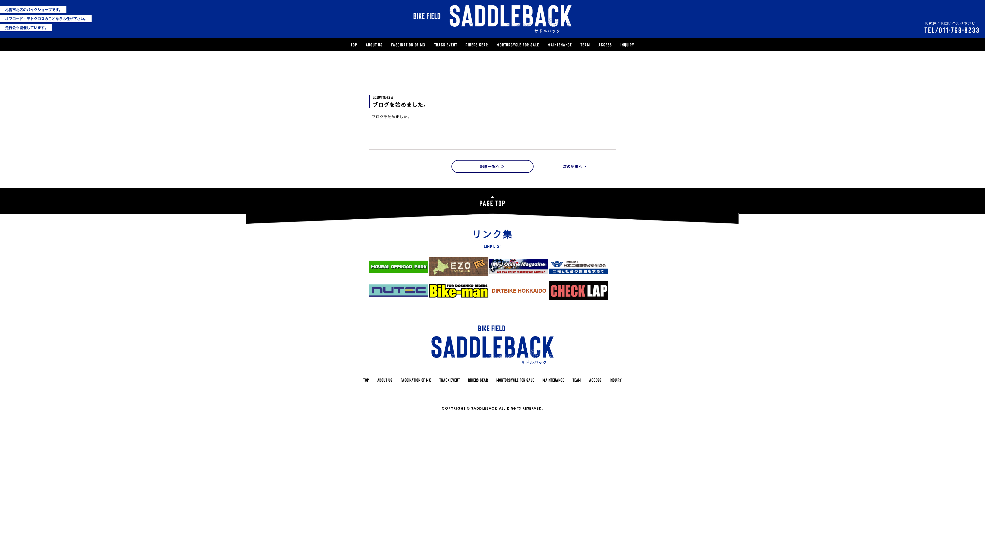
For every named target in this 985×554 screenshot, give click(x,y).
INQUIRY (627, 44)
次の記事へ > (574, 166)
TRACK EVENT (445, 44)
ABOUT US (374, 44)
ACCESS (605, 44)
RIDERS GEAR (477, 44)
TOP (354, 44)
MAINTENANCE (560, 44)
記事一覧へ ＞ (492, 166)
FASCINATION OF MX (408, 44)
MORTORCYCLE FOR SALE (518, 44)
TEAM (585, 44)
